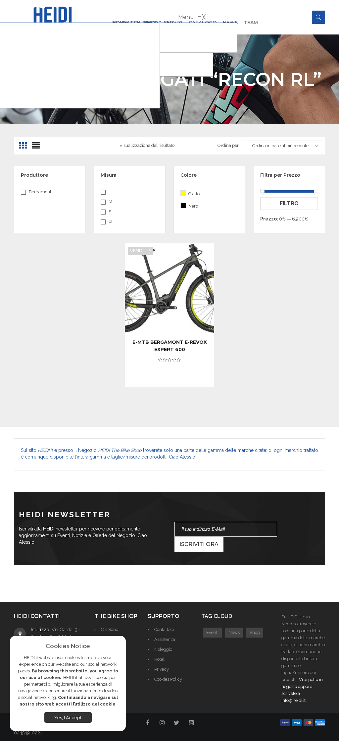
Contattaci (164, 629)
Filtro (289, 203)
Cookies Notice (68, 646)
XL (111, 221)
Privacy (161, 669)
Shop (255, 632)
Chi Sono (109, 629)
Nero (183, 205)
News (234, 632)
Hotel (159, 659)
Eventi (212, 632)
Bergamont (40, 191)
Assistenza (164, 639)
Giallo (183, 193)
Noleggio (163, 649)
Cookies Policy (168, 679)
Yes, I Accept (68, 717)
